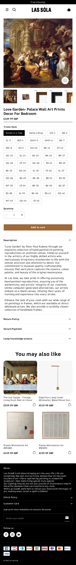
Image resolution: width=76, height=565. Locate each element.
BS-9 (21, 147)
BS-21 (49, 162)
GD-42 (61, 193)
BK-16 (48, 155)
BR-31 (49, 178)
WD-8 (9, 147)
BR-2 (64, 132)
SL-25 (36, 170)
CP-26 (49, 170)
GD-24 (22, 170)
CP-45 (36, 200)
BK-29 (23, 178)
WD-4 (20, 140)
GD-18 (9, 162)
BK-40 (35, 193)
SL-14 (23, 155)
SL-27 (61, 170)
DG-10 (33, 147)
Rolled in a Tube (14, 132)
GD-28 (9, 178)
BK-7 (62, 140)
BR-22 (62, 162)
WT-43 (9, 200)
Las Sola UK (13, 560)
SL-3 (8, 140)
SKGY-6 (49, 140)
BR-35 (35, 185)
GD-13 (9, 155)
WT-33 (9, 185)
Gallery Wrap (36, 132)
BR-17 (62, 155)
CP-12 (60, 147)
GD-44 (23, 200)
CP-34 (23, 185)
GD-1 (52, 132)
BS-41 (48, 193)
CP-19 (23, 162)
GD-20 (35, 162)
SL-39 (22, 193)
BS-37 (62, 185)
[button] (7, 9)
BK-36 (49, 185)
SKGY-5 (34, 140)
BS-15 (35, 155)
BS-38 (9, 193)
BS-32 (62, 178)
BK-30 (36, 178)
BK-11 (47, 147)
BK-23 (9, 170)
